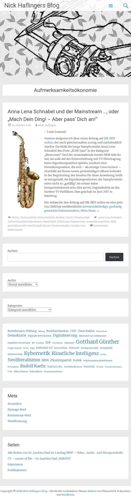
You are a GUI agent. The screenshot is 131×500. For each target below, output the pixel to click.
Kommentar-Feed (19, 415)
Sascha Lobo (78, 225)
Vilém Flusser (21, 371)
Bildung (41, 331)
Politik (77, 360)
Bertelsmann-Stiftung (22, 331)
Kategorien (15, 305)
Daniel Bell (49, 221)
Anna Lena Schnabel (109, 217)
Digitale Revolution (39, 335)
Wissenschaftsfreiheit (53, 372)
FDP (48, 342)
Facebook (40, 343)
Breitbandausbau (57, 331)
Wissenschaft (82, 217)
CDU (73, 331)
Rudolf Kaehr (33, 366)
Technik (99, 367)
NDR (113, 221)
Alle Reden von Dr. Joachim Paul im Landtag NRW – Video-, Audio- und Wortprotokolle (65, 452)
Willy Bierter (36, 371)
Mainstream (77, 221)
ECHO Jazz (63, 221)
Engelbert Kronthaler (19, 342)
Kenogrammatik (89, 347)
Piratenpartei (60, 360)
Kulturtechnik (46, 217)
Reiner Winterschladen (56, 225)
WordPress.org (17, 421)
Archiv (12, 280)
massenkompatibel (98, 221)
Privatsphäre (13, 367)
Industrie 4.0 (44, 347)
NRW (45, 360)
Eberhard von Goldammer (92, 335)
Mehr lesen (90, 210)
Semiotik (89, 366)
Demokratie (17, 335)
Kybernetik (37, 353)
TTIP (10, 372)
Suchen (13, 250)
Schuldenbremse (73, 366)
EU (33, 342)
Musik (69, 217)
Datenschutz (101, 331)
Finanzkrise (57, 343)
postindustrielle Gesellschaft (25, 225)
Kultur (16, 217)
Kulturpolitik (29, 217)
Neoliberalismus (24, 359)
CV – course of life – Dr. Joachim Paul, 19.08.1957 (39, 458)
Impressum (15, 464)
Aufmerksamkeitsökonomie (25, 221)
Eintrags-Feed (17, 409)
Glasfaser (69, 342)
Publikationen (17, 470)
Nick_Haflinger (47, 125)
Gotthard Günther (97, 342)
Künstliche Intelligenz (75, 353)
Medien (60, 217)
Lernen (103, 354)
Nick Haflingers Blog (31, 5)
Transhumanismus (113, 367)
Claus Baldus (86, 331)
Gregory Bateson (14, 348)
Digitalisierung (65, 335)
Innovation (61, 347)
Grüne (25, 348)
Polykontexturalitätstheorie (97, 360)
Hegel (32, 348)
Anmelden (15, 403)
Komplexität (106, 347)
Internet (74, 347)
